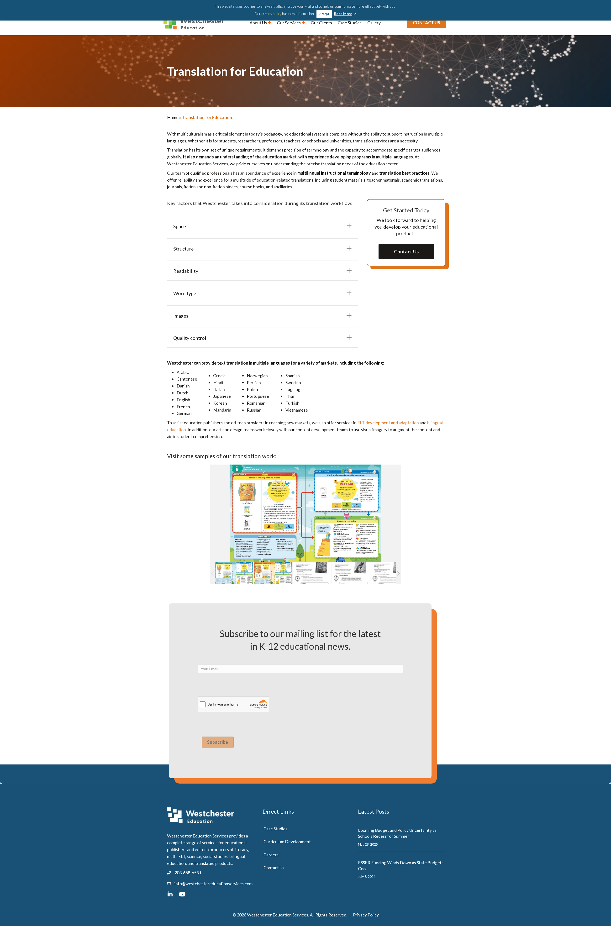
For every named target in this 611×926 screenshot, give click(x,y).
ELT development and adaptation (388, 422)
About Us (259, 22)
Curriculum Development (287, 841)
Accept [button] (324, 14)
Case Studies (350, 22)
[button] (349, 226)
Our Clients (321, 22)
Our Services (289, 22)
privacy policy (271, 13)
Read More (343, 13)
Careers (271, 854)
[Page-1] (312, 573)
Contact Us (273, 867)
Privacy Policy (366, 914)
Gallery (374, 22)
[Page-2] (351, 573)
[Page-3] (389, 573)
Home (173, 117)
